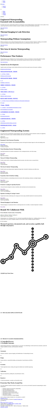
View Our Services (4, 27)
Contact (4, 7)
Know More (2, 144)
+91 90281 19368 (17, 403)
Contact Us (11, 402)
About (4, 2)
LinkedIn (6, 406)
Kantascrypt (19, 405)
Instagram (2, 406)
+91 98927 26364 (10, 403)
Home (4, 1)
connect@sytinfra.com (18, 399)
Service (4, 6)
